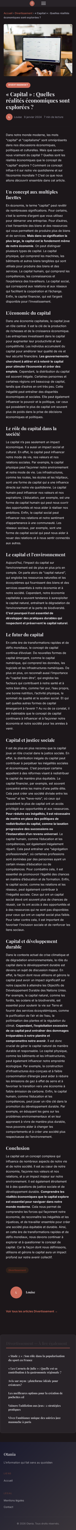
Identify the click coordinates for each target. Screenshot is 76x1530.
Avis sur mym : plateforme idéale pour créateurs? (33, 1383)
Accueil (8, 13)
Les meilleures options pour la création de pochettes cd (35, 1395)
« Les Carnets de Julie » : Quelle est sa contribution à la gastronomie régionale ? (34, 1370)
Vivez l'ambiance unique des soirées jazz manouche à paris (34, 1420)
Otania (10, 1454)
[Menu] (43, 3)
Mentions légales (14, 1500)
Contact (8, 1506)
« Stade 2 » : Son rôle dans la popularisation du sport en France (36, 1358)
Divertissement (23, 13)
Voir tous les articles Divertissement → (32, 1311)
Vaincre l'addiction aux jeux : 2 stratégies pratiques (34, 1407)
